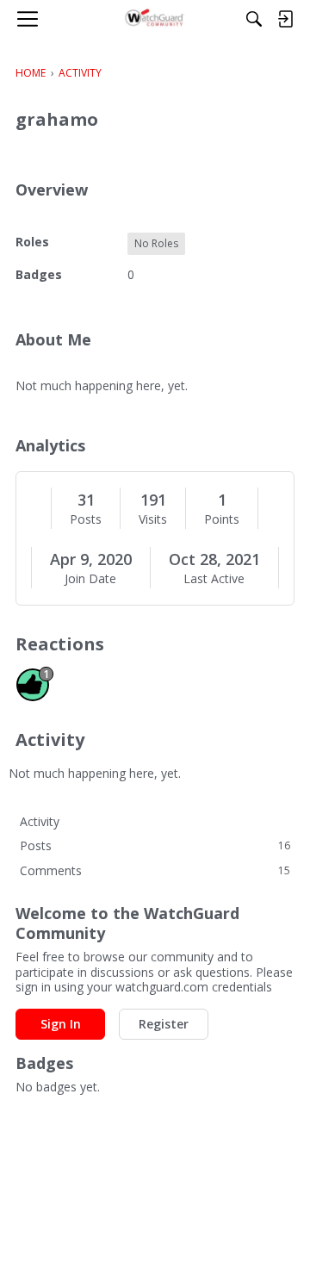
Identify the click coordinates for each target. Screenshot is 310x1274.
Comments (155, 870)
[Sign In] (285, 19)
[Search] (254, 19)
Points (221, 519)
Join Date (90, 579)
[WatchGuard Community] (155, 19)
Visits (153, 519)
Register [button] (164, 1024)
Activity (39, 821)
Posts (86, 519)
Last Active (214, 579)
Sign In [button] (60, 1024)
